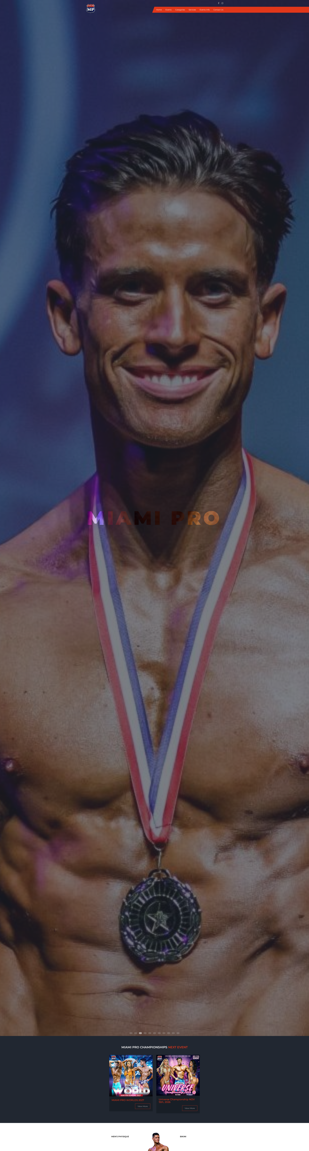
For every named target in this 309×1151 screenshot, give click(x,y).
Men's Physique (120, 1136)
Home (159, 10)
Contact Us (218, 10)
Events (168, 10)
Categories (180, 10)
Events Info (205, 10)
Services (192, 10)
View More (143, 1106)
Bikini (183, 1136)
